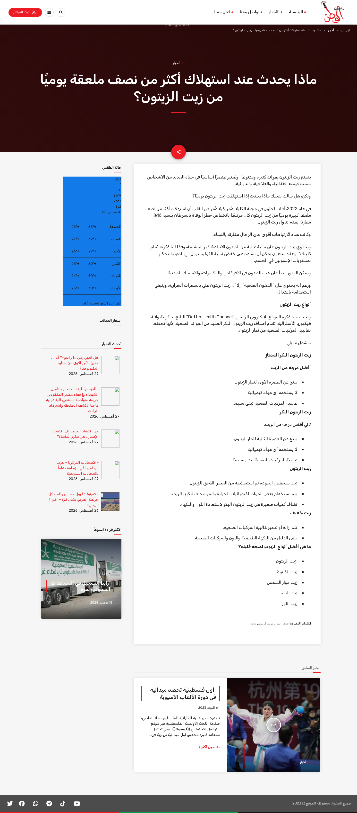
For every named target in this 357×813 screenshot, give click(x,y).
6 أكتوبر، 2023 (208, 708)
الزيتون (262, 623)
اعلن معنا (222, 12)
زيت (253, 623)
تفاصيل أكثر (207, 747)
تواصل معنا (249, 12)
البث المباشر (24, 12)
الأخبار (274, 12)
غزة (286, 623)
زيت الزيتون (274, 623)
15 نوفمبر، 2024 (101, 603)
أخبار (331, 30)
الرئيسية (296, 12)
